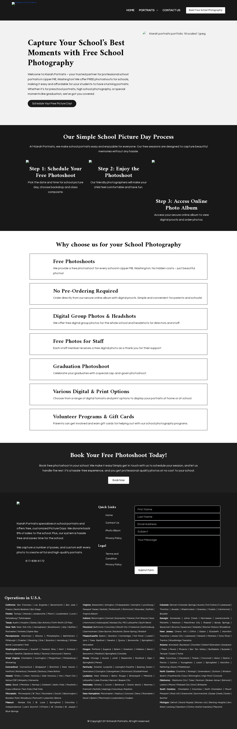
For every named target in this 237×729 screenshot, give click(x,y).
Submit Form (146, 570)
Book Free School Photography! (205, 10)
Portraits (146, 10)
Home (130, 10)
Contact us (171, 10)
